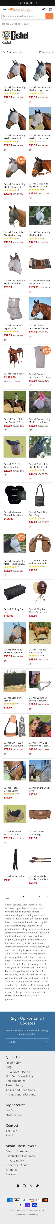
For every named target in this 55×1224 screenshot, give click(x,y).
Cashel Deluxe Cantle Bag (36, 833)
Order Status (14, 1115)
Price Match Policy (18, 1071)
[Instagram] (24, 1186)
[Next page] (47, 896)
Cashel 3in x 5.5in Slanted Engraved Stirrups (13, 744)
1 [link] (8, 896)
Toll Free (11, 1131)
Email (9, 1135)
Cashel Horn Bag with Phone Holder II (39, 744)
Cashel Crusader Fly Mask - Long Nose (40, 137)
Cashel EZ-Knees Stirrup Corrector (38, 699)
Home (5, 23)
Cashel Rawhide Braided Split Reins (39, 878)
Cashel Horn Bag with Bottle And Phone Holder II (38, 562)
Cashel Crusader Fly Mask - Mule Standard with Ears (40, 234)
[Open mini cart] (50, 9)
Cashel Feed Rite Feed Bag (38, 514)
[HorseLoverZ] (20, 9)
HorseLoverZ (22, 1210)
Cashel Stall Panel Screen (13, 699)
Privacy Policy (15, 1160)
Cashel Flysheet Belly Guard (37, 651)
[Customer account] (44, 9)
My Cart (11, 1110)
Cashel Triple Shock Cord (39, 789)
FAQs (9, 1067)
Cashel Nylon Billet (14, 876)
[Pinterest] (37, 1186)
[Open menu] (4, 9)
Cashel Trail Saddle (14, 373)
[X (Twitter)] (31, 1186)
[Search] (49, 16)
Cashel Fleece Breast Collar (11, 789)
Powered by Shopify (36, 1210)
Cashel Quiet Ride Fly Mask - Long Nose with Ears (13, 234)
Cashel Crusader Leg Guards (13, 327)
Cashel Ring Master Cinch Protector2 (39, 610)
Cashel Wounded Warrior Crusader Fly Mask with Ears (14, 651)
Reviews (11, 1174)
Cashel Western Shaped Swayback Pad (13, 514)
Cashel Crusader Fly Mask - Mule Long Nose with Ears (15, 562)
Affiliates (11, 1169)
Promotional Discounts (21, 1094)
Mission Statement (18, 1151)
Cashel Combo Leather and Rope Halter (38, 327)
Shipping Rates (15, 1081)
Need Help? (13, 1062)
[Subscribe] (46, 1042)
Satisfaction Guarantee (21, 1156)
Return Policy (14, 1085)
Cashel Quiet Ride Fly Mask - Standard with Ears (40, 185)
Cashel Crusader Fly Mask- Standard (15, 137)
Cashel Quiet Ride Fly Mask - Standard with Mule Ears (40, 465)
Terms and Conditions (20, 1090)
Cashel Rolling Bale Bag (14, 610)
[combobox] (27, 16)
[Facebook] (18, 1186)
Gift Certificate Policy (20, 1076)
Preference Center (17, 1165)
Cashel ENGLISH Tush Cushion (12, 465)
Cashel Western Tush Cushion (12, 833)
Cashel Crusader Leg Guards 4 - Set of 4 (39, 376)
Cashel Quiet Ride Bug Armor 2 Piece (14, 420)
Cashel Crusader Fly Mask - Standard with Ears (15, 89)
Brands (16, 23)
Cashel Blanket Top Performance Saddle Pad (39, 282)
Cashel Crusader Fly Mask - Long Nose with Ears (40, 89)
